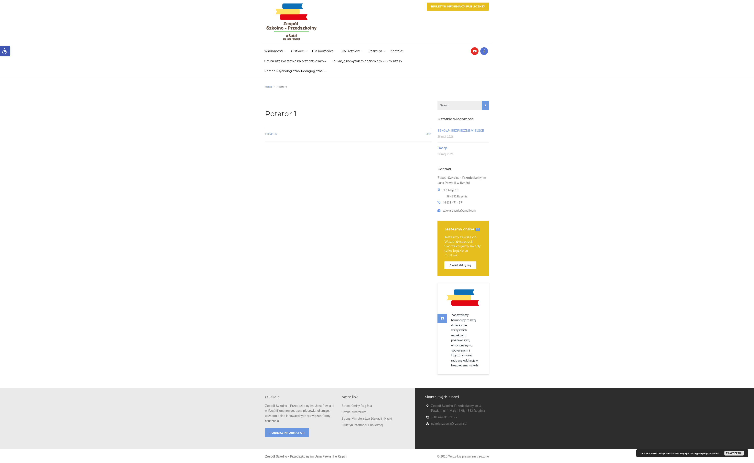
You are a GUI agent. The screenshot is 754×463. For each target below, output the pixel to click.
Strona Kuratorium (354, 412)
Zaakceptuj (734, 453)
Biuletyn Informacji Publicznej (458, 6)
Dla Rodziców (322, 51)
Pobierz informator (287, 433)
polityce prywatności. (708, 453)
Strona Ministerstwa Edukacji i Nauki (367, 418)
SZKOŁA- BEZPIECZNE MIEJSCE (460, 130)
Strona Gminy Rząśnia (357, 406)
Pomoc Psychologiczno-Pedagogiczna (293, 71)
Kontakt (396, 51)
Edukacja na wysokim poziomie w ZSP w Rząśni (366, 61)
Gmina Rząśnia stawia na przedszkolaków (295, 61)
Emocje (442, 148)
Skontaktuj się (460, 265)
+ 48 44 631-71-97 (444, 417)
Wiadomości (273, 51)
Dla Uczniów (350, 51)
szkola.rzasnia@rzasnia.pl (449, 424)
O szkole (297, 51)
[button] (5, 51)
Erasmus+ (375, 51)
